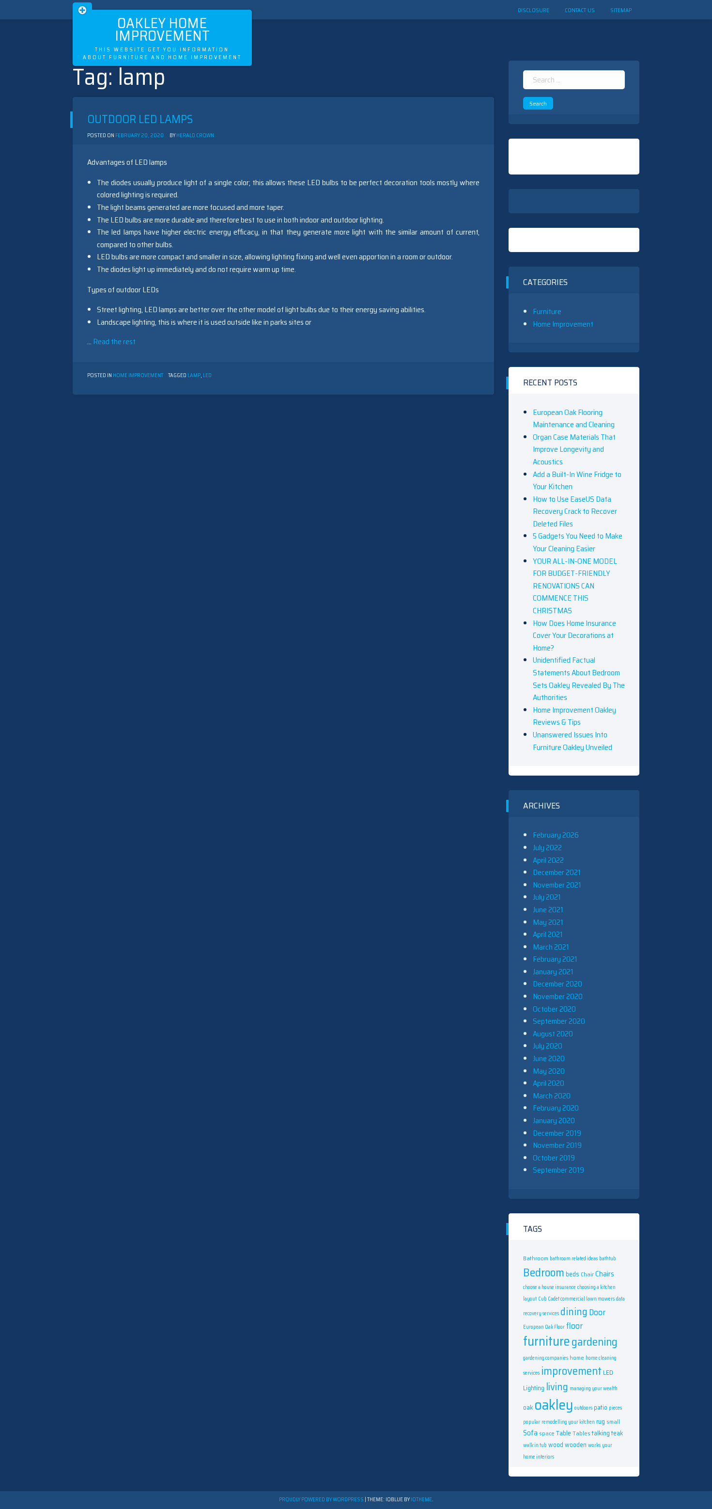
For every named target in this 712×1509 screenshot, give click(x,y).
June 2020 (549, 1058)
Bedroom (543, 1272)
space (547, 1433)
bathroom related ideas (574, 1259)
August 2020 (553, 1034)
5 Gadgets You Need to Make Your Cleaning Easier (577, 542)
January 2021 (553, 972)
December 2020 (557, 984)
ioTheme (421, 1499)
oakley (553, 1405)
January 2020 (554, 1120)
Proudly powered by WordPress (322, 1499)
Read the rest (114, 341)
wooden (576, 1445)
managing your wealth (594, 1388)
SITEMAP (621, 10)
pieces (615, 1408)
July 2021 (547, 897)
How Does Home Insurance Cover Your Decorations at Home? (574, 635)
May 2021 (548, 922)
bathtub (607, 1259)
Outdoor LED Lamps (140, 119)
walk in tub (535, 1445)
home (577, 1357)
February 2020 (556, 1108)
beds (572, 1274)
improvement (571, 1371)
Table (563, 1433)
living (557, 1387)
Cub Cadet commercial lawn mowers (576, 1299)
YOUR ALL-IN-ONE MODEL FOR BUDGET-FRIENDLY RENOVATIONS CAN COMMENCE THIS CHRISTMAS (575, 586)
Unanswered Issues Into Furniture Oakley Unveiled (572, 741)
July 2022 (547, 848)
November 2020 (558, 996)
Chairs (604, 1274)
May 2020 (549, 1071)
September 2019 (558, 1170)
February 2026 (556, 835)
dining (574, 1311)
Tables (581, 1433)
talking (601, 1433)
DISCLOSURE (533, 10)
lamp (194, 375)
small (613, 1421)
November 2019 (557, 1145)
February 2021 (555, 959)
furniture (546, 1341)
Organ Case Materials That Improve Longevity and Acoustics (574, 449)
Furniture (547, 311)
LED (207, 375)
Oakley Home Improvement (162, 29)
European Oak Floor (544, 1327)
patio (600, 1407)
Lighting (533, 1388)
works (594, 1445)
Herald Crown (195, 135)
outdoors (583, 1408)
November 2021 (557, 885)
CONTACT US (580, 10)
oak (528, 1407)
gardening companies (545, 1358)
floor (574, 1326)
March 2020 (552, 1096)
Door (597, 1312)
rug (600, 1421)
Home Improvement (138, 375)
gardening (595, 1341)
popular (531, 1422)
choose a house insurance (549, 1287)
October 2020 (554, 1009)
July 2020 (547, 1046)
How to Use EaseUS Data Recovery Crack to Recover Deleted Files (575, 511)
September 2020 (559, 1021)
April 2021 (548, 934)
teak (617, 1433)
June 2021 (548, 910)
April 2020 (548, 1083)
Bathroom (535, 1258)
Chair (587, 1274)
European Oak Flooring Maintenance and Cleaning (574, 418)
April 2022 (548, 860)
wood (555, 1445)
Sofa (530, 1432)
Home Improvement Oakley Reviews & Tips (574, 716)
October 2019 (554, 1158)
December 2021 (557, 872)
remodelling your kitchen (568, 1422)
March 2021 (551, 947)
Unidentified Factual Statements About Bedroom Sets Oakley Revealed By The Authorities (579, 678)
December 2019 (557, 1133)
